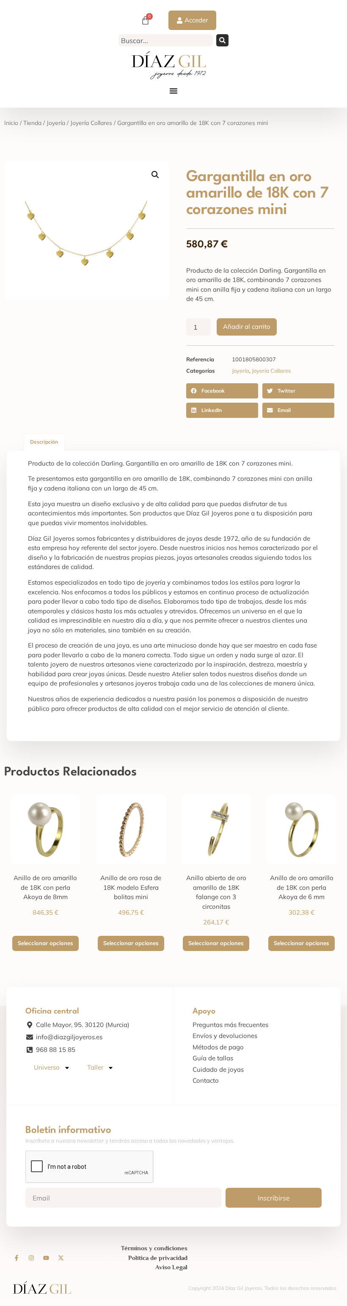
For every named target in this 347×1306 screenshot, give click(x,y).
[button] (155, 174)
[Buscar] (222, 40)
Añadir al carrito (246, 326)
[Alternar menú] (173, 90)
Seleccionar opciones (45, 943)
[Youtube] (46, 1258)
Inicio (11, 122)
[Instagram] (31, 1258)
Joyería (56, 122)
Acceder (196, 20)
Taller (95, 1067)
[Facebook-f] (16, 1258)
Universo (47, 1067)
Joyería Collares (91, 122)
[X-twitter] (61, 1258)
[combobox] (165, 40)
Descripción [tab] (44, 442)
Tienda (32, 122)
